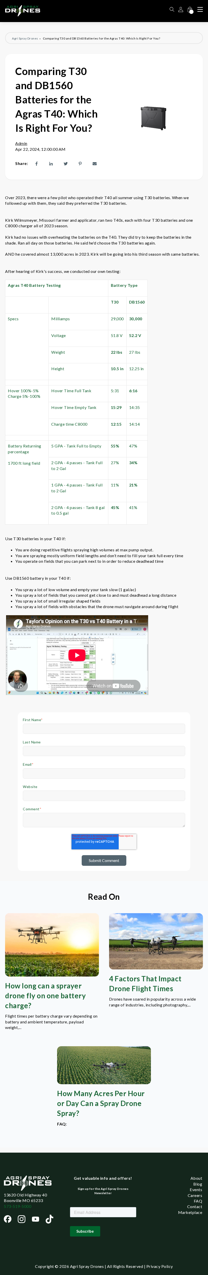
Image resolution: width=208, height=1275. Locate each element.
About (196, 1178)
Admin (21, 143)
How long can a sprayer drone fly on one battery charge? (45, 995)
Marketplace (190, 1212)
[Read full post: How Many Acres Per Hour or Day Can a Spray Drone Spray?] (104, 1082)
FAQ (198, 1200)
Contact (194, 1206)
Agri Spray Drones (25, 38)
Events (196, 1189)
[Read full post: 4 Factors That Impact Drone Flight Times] (156, 967)
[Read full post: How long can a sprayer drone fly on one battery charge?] (52, 974)
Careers (195, 1195)
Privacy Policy (159, 1266)
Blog (197, 1184)
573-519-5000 (17, 1206)
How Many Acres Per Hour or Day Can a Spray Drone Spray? (101, 1103)
